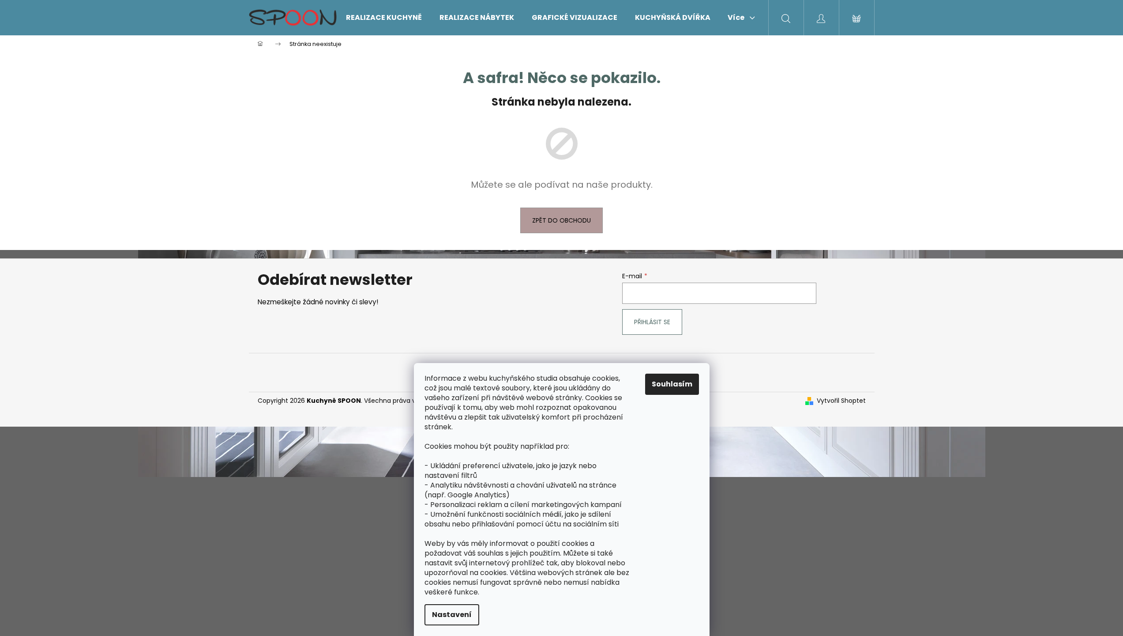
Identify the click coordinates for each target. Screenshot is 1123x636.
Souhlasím (672, 384)
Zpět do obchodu (561, 220)
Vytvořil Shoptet (841, 401)
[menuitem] (384, 17)
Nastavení (452, 615)
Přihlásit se (652, 322)
